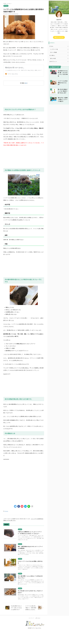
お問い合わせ (37, 618)
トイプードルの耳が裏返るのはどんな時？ (63, 82)
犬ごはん (6, 511)
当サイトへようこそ (59, 37)
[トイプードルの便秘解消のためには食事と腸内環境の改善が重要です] (25, 506)
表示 (26, 83)
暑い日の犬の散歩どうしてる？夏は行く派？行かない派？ (63, 91)
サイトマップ (31, 618)
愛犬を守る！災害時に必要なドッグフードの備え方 (63, 99)
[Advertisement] (23, 96)
